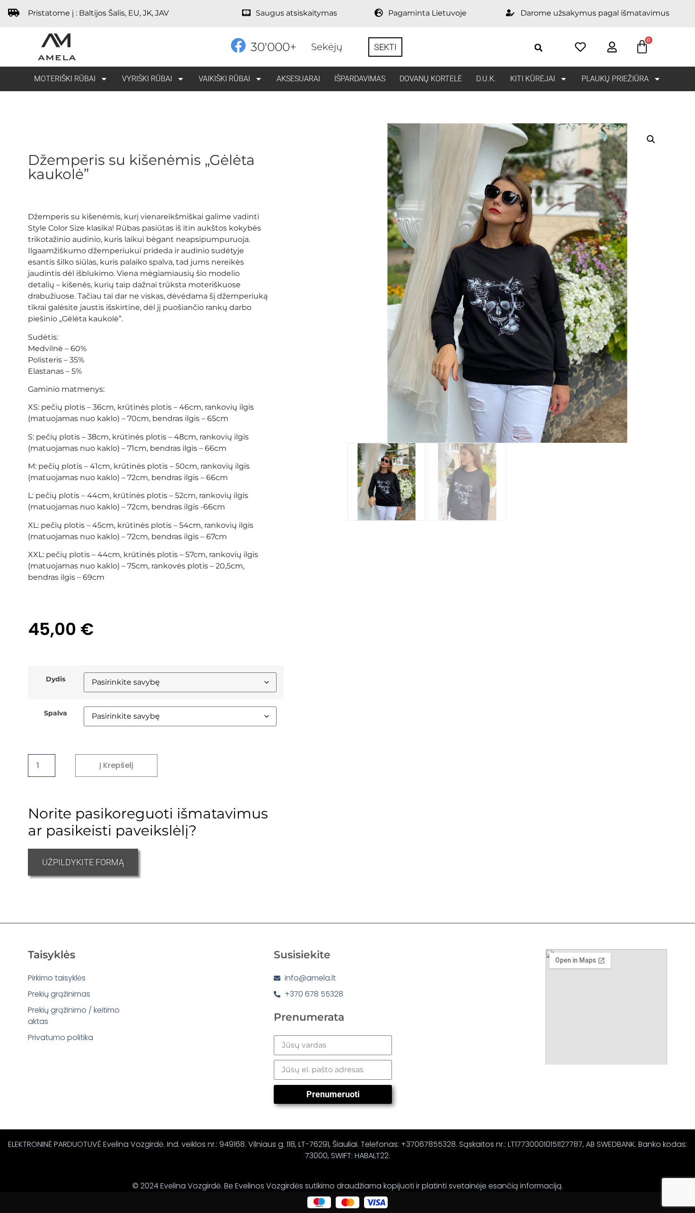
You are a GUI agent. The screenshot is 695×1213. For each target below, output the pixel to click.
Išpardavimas (359, 78)
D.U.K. (486, 78)
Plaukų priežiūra (615, 78)
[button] (538, 47)
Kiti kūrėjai (532, 78)
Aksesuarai (298, 78)
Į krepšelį (116, 765)
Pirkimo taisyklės (57, 977)
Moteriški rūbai (65, 78)
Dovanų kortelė (431, 78)
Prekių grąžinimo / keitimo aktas (74, 1016)
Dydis (55, 679)
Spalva (55, 713)
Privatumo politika (60, 1037)
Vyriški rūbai (147, 78)
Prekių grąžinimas (59, 994)
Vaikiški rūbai (224, 78)
